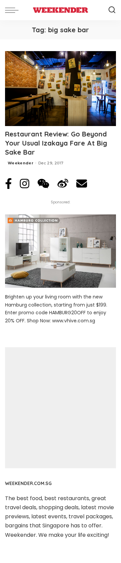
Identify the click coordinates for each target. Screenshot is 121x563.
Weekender (20, 163)
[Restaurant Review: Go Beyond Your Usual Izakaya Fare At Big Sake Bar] (60, 88)
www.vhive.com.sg (73, 320)
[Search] (112, 10)
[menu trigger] (13, 10)
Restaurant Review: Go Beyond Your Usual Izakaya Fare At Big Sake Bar (56, 143)
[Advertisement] (60, 407)
